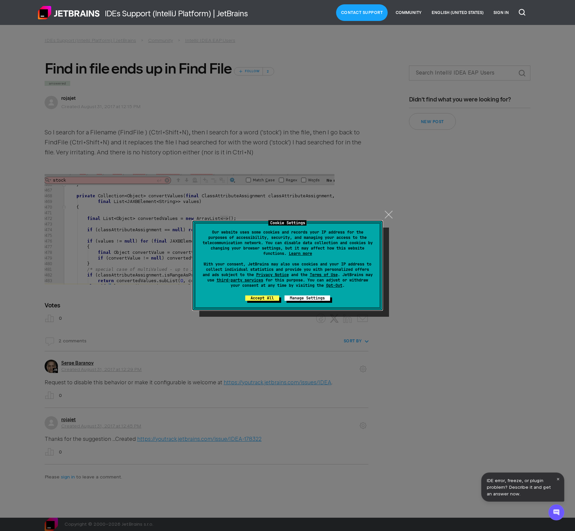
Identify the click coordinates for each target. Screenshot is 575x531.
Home (69, 12)
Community (409, 12)
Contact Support (362, 12)
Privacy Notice (272, 274)
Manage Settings (307, 298)
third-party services (240, 280)
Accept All (262, 298)
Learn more (300, 253)
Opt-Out (334, 285)
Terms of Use (324, 274)
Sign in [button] (501, 12)
